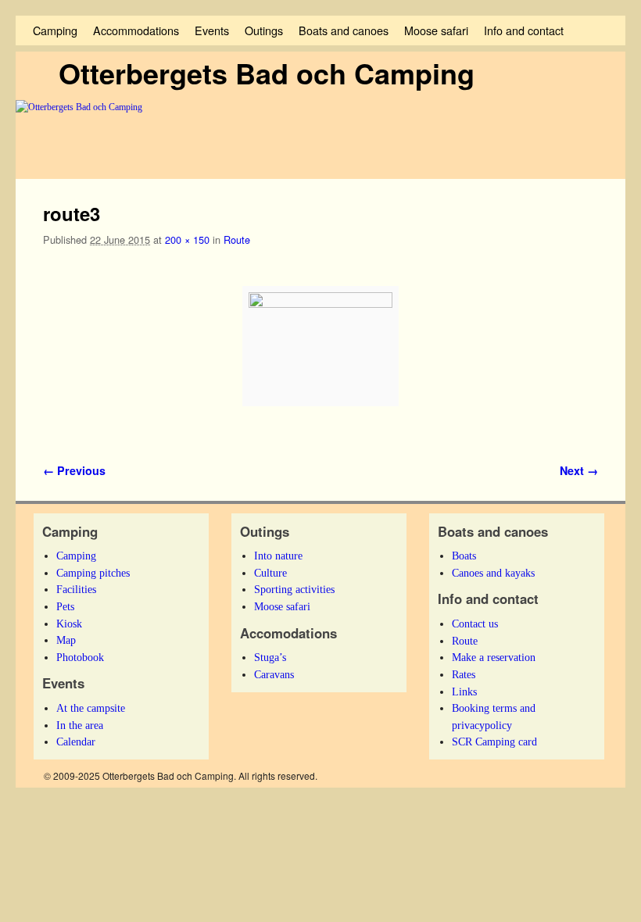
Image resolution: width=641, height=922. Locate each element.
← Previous (74, 470)
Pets (65, 606)
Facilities (76, 589)
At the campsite (90, 708)
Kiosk (69, 623)
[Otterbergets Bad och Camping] (320, 140)
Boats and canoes (344, 30)
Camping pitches (93, 572)
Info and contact (524, 30)
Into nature (278, 555)
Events (212, 30)
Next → (579, 470)
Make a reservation (493, 657)
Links (464, 691)
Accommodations (136, 30)
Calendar (75, 741)
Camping (55, 30)
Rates (463, 674)
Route (237, 239)
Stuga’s (270, 657)
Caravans (274, 674)
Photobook (80, 657)
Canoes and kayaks (493, 572)
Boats (464, 555)
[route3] (320, 346)
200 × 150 (187, 239)
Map (66, 640)
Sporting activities (294, 589)
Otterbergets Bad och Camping (266, 72)
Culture (270, 572)
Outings (264, 30)
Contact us (475, 623)
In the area (79, 725)
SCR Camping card (494, 741)
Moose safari (436, 30)
